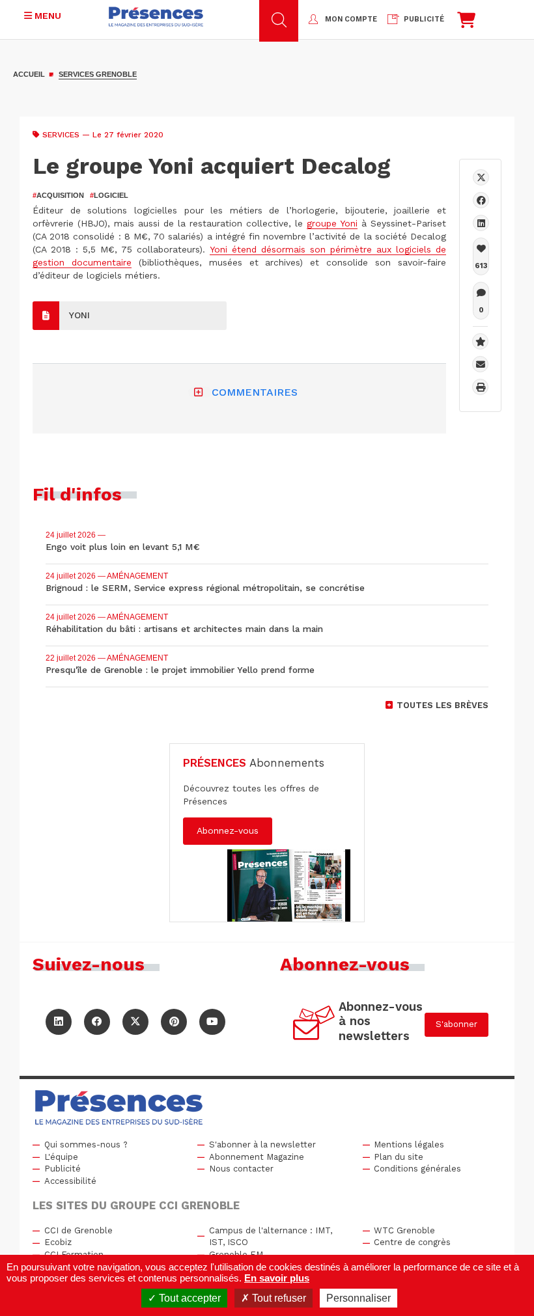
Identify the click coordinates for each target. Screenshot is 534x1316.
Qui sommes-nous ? (86, 1144)
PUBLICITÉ (424, 19)
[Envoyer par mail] (480, 364)
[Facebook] (481, 200)
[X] (481, 177)
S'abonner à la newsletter (262, 1144)
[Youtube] (212, 1022)
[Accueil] (156, 17)
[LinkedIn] (59, 1022)
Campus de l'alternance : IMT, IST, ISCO (270, 1237)
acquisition (58, 195)
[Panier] (466, 23)
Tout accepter (188, 1298)
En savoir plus (276, 1277)
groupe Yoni (332, 223)
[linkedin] (481, 223)
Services (60, 134)
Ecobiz (58, 1242)
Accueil (29, 74)
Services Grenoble (98, 74)
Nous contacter (241, 1168)
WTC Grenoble (404, 1230)
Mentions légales (409, 1144)
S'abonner (456, 1024)
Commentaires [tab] (255, 392)
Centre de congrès (412, 1242)
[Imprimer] (480, 387)
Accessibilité (70, 1181)
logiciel (109, 195)
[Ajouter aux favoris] (480, 341)
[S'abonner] (314, 1025)
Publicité (62, 1168)
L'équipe (61, 1157)
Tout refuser (277, 1298)
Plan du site (398, 1157)
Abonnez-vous (228, 830)
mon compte (351, 19)
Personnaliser (358, 1298)
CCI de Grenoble (78, 1230)
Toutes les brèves (442, 705)
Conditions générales (417, 1168)
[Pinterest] (174, 1022)
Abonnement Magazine (256, 1157)
